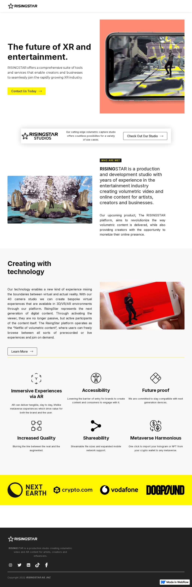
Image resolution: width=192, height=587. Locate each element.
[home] (23, 6)
